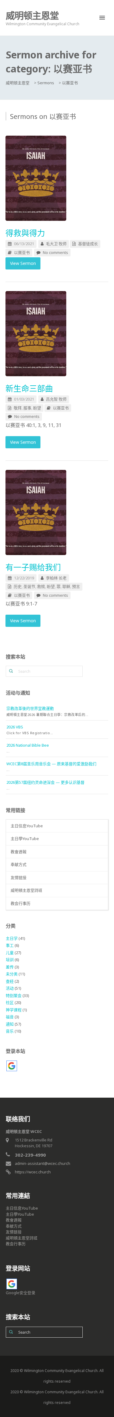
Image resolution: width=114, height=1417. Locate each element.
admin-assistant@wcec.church (42, 1163)
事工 (10, 945)
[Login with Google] (11, 1066)
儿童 (10, 952)
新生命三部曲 (29, 388)
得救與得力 (25, 232)
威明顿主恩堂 (32, 15)
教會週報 (18, 851)
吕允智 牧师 (56, 399)
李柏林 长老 (56, 578)
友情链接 (18, 877)
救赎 (41, 586)
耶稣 (66, 586)
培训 (10, 959)
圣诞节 (29, 586)
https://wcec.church (33, 1172)
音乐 (10, 1031)
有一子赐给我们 (33, 567)
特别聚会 (14, 995)
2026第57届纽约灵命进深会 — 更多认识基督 (45, 782)
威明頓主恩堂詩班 (26, 890)
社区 (10, 1002)
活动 (10, 988)
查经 (10, 981)
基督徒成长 (88, 243)
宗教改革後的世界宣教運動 (30, 708)
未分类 (12, 974)
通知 (10, 1024)
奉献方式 (18, 864)
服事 (27, 408)
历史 (18, 586)
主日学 (12, 938)
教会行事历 (20, 903)
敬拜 (18, 408)
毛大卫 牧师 (56, 243)
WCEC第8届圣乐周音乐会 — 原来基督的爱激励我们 (51, 763)
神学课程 (14, 1009)
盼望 (37, 408)
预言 (76, 586)
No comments (55, 252)
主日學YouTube (25, 838)
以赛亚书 (22, 252)
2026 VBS (14, 727)
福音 (10, 1016)
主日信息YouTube (27, 825)
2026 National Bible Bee (27, 745)
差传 (10, 967)
